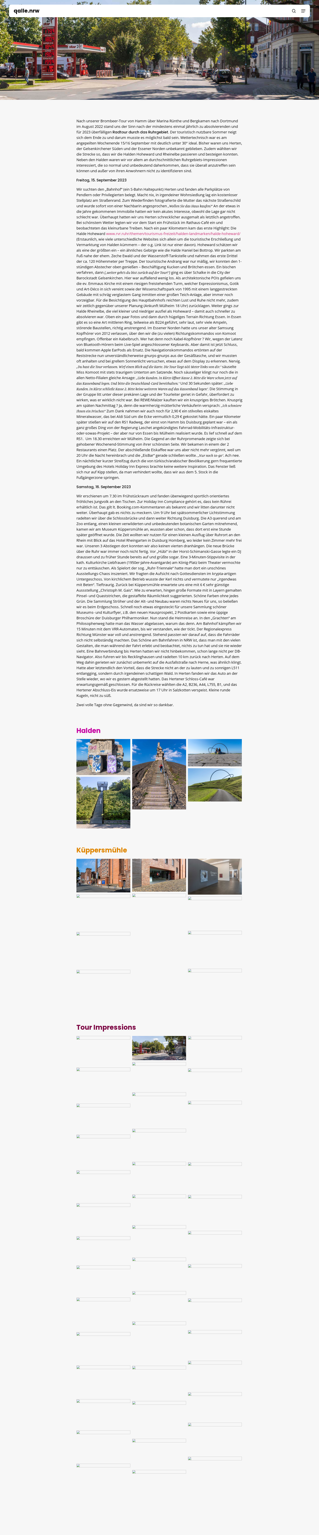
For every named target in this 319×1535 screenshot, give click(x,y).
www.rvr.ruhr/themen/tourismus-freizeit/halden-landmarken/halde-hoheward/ (173, 233)
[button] (303, 11)
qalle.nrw (26, 10)
